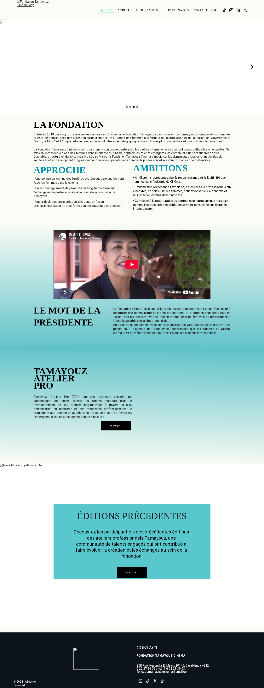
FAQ (214, 10)
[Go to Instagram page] (232, 10)
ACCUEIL (107, 10)
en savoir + (116, 425)
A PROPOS (124, 10)
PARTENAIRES (178, 10)
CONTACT (200, 10)
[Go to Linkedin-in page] (239, 10)
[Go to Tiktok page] (225, 10)
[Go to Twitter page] (245, 10)
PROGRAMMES (147, 10)
